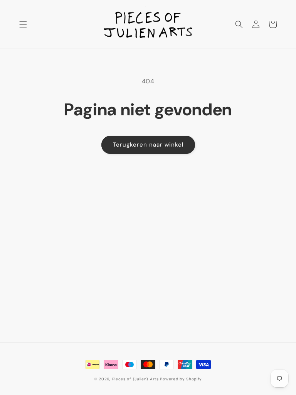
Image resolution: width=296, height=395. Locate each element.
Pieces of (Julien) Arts (135, 378)
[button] (23, 24)
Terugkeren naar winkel (148, 145)
